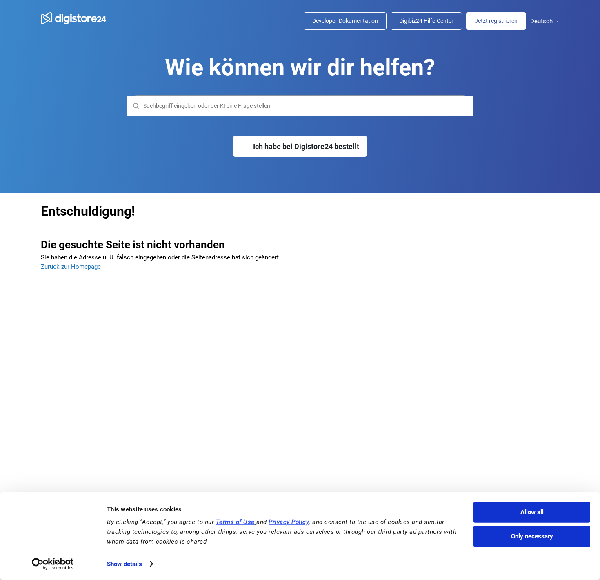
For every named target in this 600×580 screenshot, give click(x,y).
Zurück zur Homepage (71, 266)
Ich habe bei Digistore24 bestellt (306, 146)
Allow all (532, 512)
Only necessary (532, 536)
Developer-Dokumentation (345, 21)
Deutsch (542, 21)
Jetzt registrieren (496, 21)
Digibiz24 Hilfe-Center (426, 21)
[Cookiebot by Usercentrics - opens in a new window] (53, 564)
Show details (124, 564)
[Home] (77, 18)
